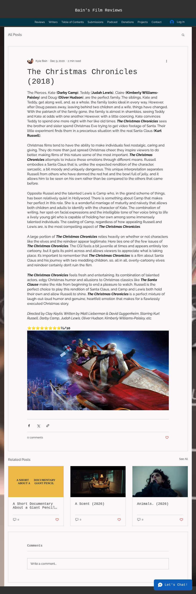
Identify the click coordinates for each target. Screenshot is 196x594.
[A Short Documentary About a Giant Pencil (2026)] (36, 481)
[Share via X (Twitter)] (38, 425)
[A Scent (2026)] (98, 481)
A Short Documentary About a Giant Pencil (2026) (34, 506)
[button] (183, 34)
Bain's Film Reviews (98, 10)
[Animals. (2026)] (160, 481)
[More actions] (166, 61)
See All (183, 458)
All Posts (15, 35)
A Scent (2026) (90, 504)
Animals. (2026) (153, 504)
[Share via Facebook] (29, 425)
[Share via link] (48, 425)
